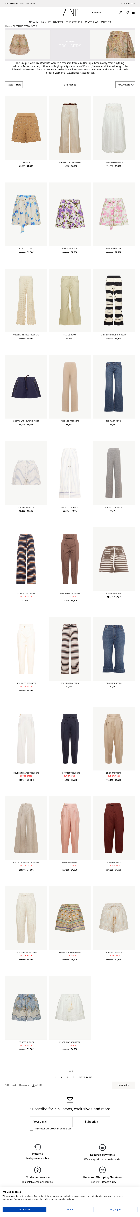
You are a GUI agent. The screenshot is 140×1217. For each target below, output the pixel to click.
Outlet (106, 22)
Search (96, 13)
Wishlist (127, 12)
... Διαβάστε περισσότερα (80, 72)
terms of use (65, 1129)
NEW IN (33, 22)
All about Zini (128, 3)
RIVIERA (58, 22)
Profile (121, 12)
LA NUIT (46, 22)
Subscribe (91, 1121)
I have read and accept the (53, 1129)
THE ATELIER (74, 22)
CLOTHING (91, 22)
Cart (133, 12)
